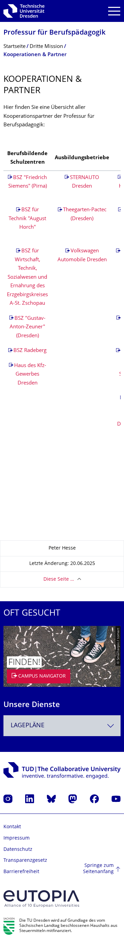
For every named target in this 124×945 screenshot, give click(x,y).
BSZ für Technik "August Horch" (27, 218)
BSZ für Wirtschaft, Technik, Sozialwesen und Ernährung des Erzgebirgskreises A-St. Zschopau (27, 277)
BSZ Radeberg (29, 350)
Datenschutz (17, 849)
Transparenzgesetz (25, 860)
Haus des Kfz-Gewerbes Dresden (30, 374)
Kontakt (12, 827)
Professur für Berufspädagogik (54, 33)
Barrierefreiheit (21, 872)
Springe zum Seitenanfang (98, 869)
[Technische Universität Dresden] (23, 11)
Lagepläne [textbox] (27, 726)
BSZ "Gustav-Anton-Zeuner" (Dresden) (27, 327)
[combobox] (62, 725)
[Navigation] (114, 11)
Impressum (16, 838)
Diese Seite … (58, 579)
